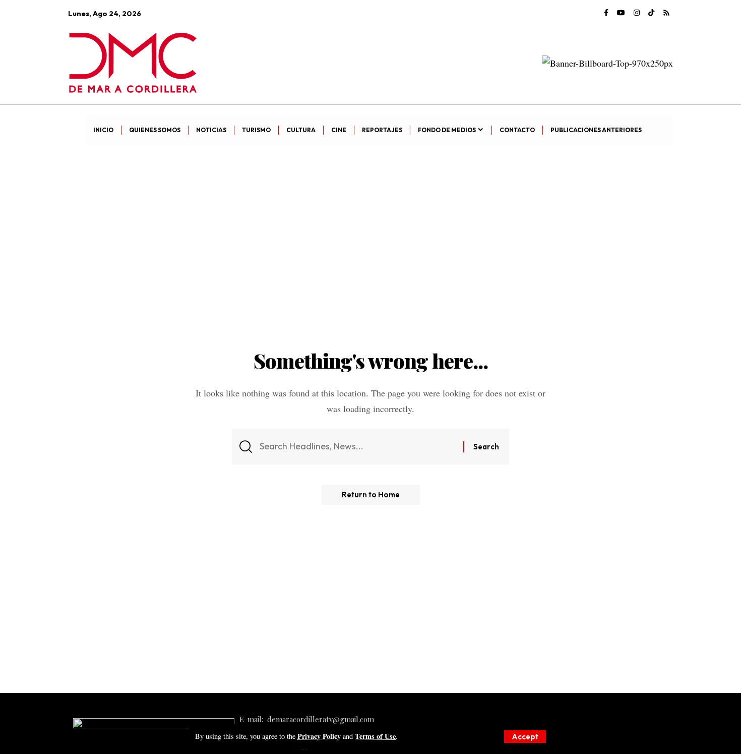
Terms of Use (375, 736)
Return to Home (371, 494)
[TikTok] (651, 13)
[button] (525, 736)
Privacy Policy (319, 736)
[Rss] (666, 13)
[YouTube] (621, 13)
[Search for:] (357, 447)
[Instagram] (636, 13)
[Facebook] (606, 13)
